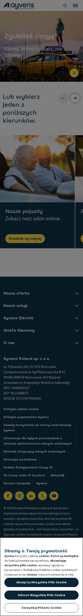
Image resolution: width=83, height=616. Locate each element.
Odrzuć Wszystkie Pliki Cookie (41, 595)
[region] (41, 577)
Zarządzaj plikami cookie (41, 608)
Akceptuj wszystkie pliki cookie (41, 582)
